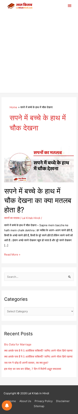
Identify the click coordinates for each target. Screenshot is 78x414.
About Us (25, 401)
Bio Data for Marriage (17, 344)
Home (12, 401)
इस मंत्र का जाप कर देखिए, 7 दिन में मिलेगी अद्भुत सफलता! (32, 369)
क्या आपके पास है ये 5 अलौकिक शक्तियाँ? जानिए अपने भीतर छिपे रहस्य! (38, 350)
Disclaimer (63, 401)
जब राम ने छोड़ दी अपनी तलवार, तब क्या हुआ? (26, 362)
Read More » (12, 255)
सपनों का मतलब (11, 218)
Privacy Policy (44, 401)
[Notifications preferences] (7, 405)
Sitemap (39, 406)
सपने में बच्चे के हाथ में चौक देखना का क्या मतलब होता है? (37, 200)
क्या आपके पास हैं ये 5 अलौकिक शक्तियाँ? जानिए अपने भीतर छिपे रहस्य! (38, 356)
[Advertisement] (39, 52)
